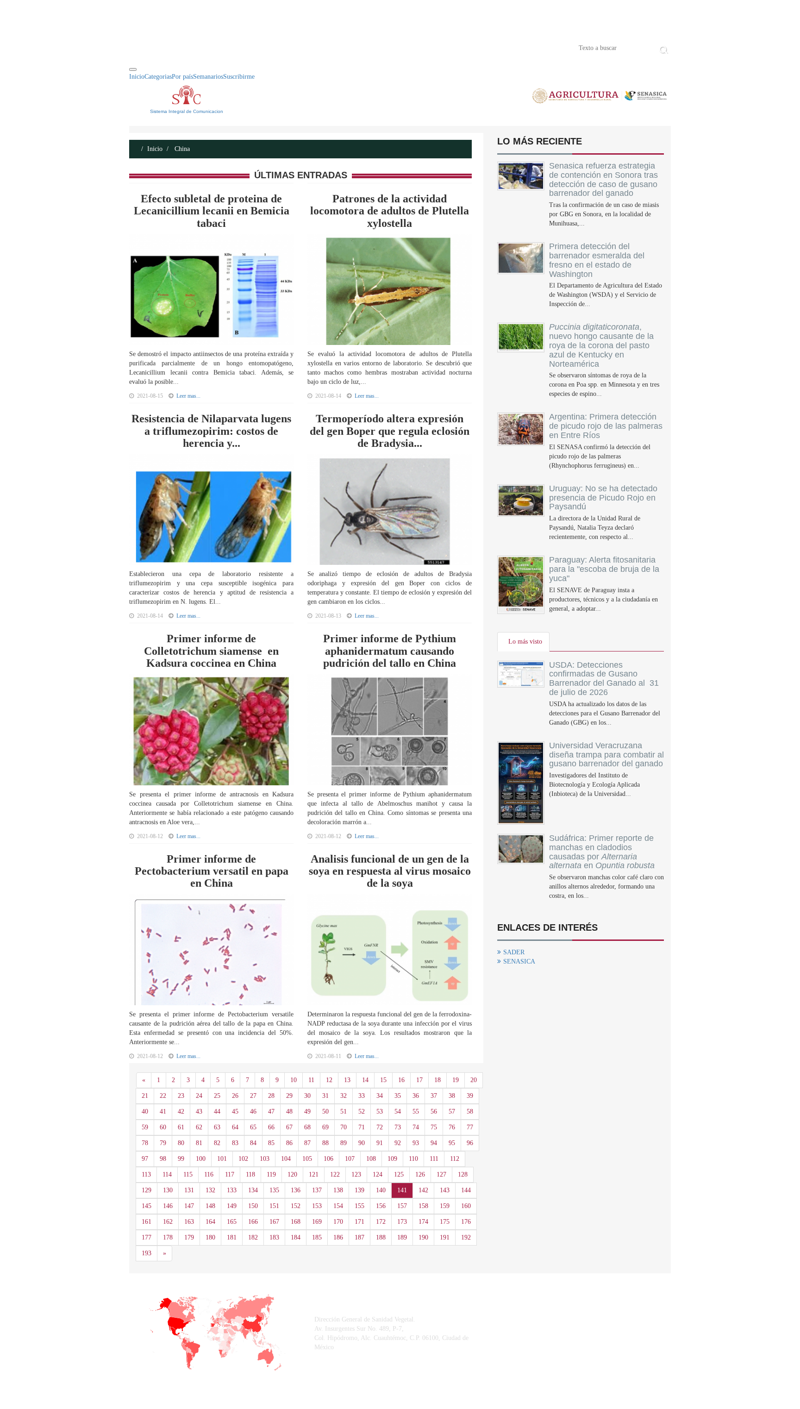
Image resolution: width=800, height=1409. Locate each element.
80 (181, 1143)
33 (361, 1095)
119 (271, 1174)
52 (361, 1111)
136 (295, 1190)
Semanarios (208, 76)
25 (217, 1095)
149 (232, 1205)
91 (379, 1143)
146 (168, 1205)
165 (232, 1221)
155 (359, 1205)
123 (356, 1174)
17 (419, 1080)
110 (413, 1158)
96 (470, 1143)
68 (307, 1127)
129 (146, 1190)
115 (188, 1174)
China (181, 148)
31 (325, 1095)
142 (423, 1190)
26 (235, 1095)
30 (307, 1095)
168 (295, 1221)
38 (452, 1095)
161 (146, 1221)
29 (289, 1095)
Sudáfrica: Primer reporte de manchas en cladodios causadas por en (602, 851)
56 (434, 1111)
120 (292, 1174)
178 (168, 1237)
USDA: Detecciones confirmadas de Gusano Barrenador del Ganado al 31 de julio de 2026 (604, 678)
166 (253, 1221)
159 (445, 1205)
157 (402, 1205)
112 (454, 1158)
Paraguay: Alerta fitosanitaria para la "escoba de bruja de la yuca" (604, 569)
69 (325, 1127)
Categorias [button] (158, 76)
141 (402, 1190)
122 (335, 1174)
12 (329, 1080)
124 (377, 1174)
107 (350, 1158)
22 (163, 1095)
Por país (182, 76)
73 (397, 1127)
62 (199, 1127)
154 (338, 1205)
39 (470, 1095)
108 (371, 1158)
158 (423, 1205)
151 (274, 1205)
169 (317, 1221)
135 (274, 1190)
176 (466, 1221)
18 (437, 1080)
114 (167, 1174)
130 (168, 1190)
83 (235, 1143)
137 (317, 1190)
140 (381, 1190)
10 (293, 1080)
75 (434, 1127)
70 (343, 1127)
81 (199, 1143)
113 (146, 1174)
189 (402, 1237)
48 (289, 1111)
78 (145, 1143)
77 (470, 1127)
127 (441, 1174)
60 (163, 1127)
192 (466, 1237)
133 (232, 1190)
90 (361, 1143)
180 (210, 1237)
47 (271, 1111)
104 (286, 1158)
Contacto (225, 47)
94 (434, 1143)
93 (415, 1143)
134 (253, 1190)
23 (181, 1095)
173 (402, 1221)
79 (163, 1143)
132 (210, 1190)
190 (423, 1237)
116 (208, 1174)
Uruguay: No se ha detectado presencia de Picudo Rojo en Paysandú (603, 498)
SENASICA (519, 961)
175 (445, 1221)
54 (397, 1111)
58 (470, 1111)
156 (381, 1205)
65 (253, 1127)
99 (181, 1158)
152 (295, 1205)
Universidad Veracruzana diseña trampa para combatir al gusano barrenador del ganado (606, 755)
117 (229, 1174)
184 (295, 1237)
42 (181, 1111)
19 (455, 1080)
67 (289, 1127)
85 (271, 1143)
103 (264, 1158)
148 (210, 1205)
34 (379, 1095)
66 (271, 1127)
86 (289, 1143)
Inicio (143, 47)
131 (189, 1190)
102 (243, 1158)
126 (420, 1174)
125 (399, 1174)
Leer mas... (188, 396)
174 (423, 1221)
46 (253, 1111)
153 (317, 1205)
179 (189, 1237)
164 (210, 1221)
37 (434, 1095)
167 (274, 1221)
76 (452, 1127)
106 (328, 1158)
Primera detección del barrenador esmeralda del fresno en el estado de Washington (596, 260)
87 (307, 1143)
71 (361, 1127)
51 (343, 1111)
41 (163, 1111)
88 (325, 1143)
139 (359, 1190)
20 (473, 1080)
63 (217, 1127)
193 (146, 1253)
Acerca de (180, 47)
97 (145, 1158)
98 (163, 1158)
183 (274, 1237)
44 (217, 1111)
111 (434, 1158)
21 (145, 1095)
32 (343, 1095)
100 (201, 1158)
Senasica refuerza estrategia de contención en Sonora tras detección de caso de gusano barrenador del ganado (603, 179)
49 (307, 1111)
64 (235, 1127)
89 (343, 1143)
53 (379, 1111)
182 (253, 1237)
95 (452, 1143)
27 (253, 1095)
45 (235, 1111)
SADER (514, 952)
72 (379, 1127)
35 (397, 1095)
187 (359, 1237)
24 (199, 1095)
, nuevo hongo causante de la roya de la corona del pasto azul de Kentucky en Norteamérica (601, 345)
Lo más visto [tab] (525, 641)
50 (325, 1111)
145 (146, 1205)
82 (217, 1143)
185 (317, 1237)
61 (181, 1127)
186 (338, 1237)
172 (381, 1221)
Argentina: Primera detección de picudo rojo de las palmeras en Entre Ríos (605, 426)
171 (359, 1221)
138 (338, 1190)
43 (199, 1111)
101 (222, 1158)
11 (311, 1080)
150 (253, 1205)
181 (232, 1237)
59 (145, 1127)
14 (365, 1080)
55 (415, 1111)
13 (347, 1080)
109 (392, 1158)
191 (445, 1237)
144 (466, 1190)
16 (401, 1080)
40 (145, 1111)
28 (271, 1095)
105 (307, 1158)
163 (189, 1221)
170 (338, 1221)
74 (415, 1127)
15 (383, 1080)
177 (146, 1237)
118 (250, 1174)
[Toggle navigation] (133, 69)
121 (314, 1174)
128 (463, 1174)
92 (397, 1143)
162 (168, 1221)
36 (415, 1095)
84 (253, 1143)
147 (189, 1205)
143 (445, 1190)
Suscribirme (239, 76)
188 (381, 1237)
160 (466, 1205)
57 (452, 1111)
